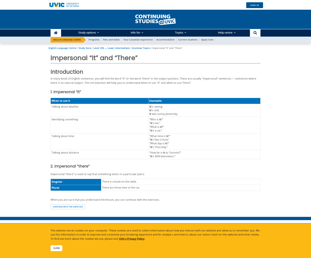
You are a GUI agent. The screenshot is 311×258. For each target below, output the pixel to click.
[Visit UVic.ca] (64, 4)
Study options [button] (87, 32)
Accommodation (165, 39)
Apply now (207, 39)
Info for (135, 32)
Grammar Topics (141, 48)
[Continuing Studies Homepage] (56, 33)
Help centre (225, 32)
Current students (188, 39)
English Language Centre (67, 39)
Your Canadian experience (138, 39)
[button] (255, 33)
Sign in (254, 5)
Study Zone (85, 48)
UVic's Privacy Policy (131, 239)
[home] (155, 19)
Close (56, 248)
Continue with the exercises (68, 206)
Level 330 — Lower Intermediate (111, 48)
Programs (94, 39)
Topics (179, 32)
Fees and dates (111, 39)
